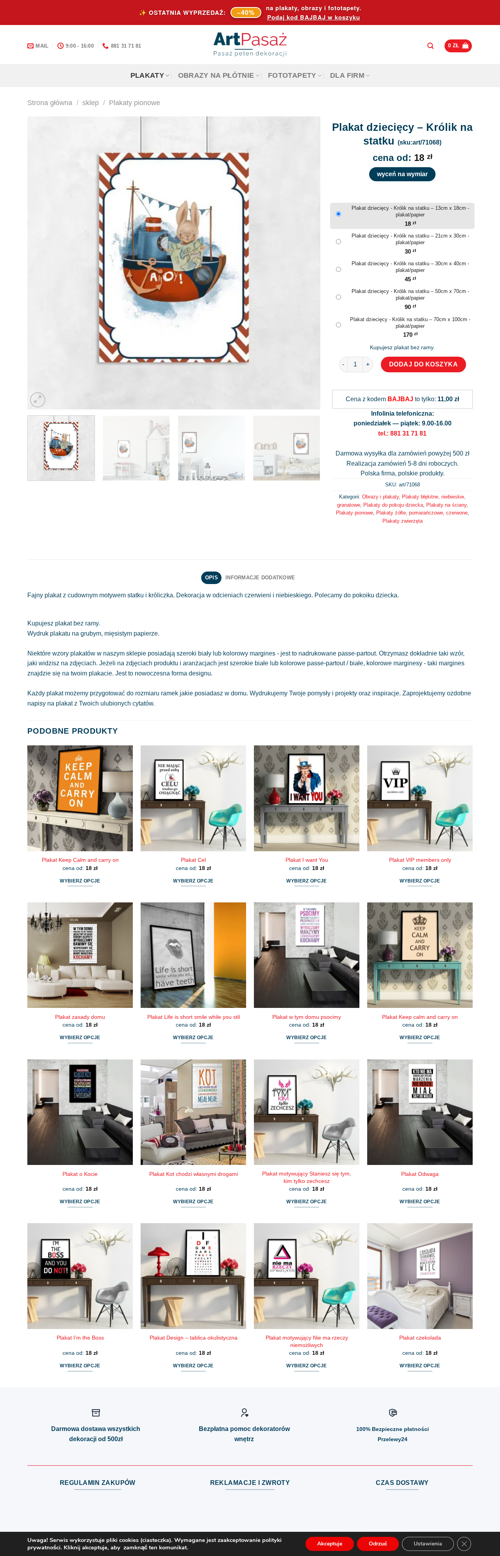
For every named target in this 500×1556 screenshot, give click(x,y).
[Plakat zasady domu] (80, 955)
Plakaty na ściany (446, 505)
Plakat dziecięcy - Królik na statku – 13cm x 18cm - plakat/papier (410, 211)
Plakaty (147, 75)
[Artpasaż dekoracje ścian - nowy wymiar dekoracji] (250, 44)
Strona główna (49, 102)
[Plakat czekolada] (420, 1276)
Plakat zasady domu (80, 1017)
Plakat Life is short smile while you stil (193, 1017)
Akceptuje (329, 1543)
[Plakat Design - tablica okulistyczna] (193, 1276)
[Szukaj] (430, 46)
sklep (90, 102)
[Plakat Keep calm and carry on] (420, 955)
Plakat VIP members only (420, 860)
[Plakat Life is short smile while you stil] (193, 955)
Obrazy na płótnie (216, 75)
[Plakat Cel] (193, 798)
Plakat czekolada (420, 1337)
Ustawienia (428, 1543)
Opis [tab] (211, 578)
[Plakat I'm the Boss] (80, 1276)
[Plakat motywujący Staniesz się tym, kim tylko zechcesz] (306, 1112)
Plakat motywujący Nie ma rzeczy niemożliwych (307, 1341)
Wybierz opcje (80, 881)
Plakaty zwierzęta (402, 521)
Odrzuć (378, 1543)
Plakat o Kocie (80, 1174)
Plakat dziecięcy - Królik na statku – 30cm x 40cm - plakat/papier (410, 267)
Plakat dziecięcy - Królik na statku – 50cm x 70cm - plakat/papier (410, 294)
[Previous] (43, 263)
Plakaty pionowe (134, 102)
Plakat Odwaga (420, 1174)
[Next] (305, 263)
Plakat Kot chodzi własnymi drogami (193, 1174)
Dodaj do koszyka (423, 364)
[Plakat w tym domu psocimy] (306, 955)
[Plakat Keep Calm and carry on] (80, 798)
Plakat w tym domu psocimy (306, 1017)
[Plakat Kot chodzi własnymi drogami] (193, 1112)
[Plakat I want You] (306, 798)
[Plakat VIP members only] (420, 798)
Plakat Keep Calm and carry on (80, 860)
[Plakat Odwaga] (420, 1112)
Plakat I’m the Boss (80, 1337)
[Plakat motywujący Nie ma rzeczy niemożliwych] (306, 1276)
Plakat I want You (307, 860)
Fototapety (292, 75)
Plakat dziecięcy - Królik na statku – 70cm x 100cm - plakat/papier (410, 322)
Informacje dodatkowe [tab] (260, 578)
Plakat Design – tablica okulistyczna (194, 1337)
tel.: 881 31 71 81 (402, 433)
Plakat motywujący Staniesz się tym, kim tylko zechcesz (306, 1177)
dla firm (347, 75)
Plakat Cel (193, 860)
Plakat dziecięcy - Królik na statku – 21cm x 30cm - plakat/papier (410, 239)
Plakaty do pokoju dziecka (393, 505)
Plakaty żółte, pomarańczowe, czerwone (422, 513)
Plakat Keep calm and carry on (420, 1017)
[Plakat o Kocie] (80, 1112)
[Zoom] (37, 399)
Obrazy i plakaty (380, 497)
